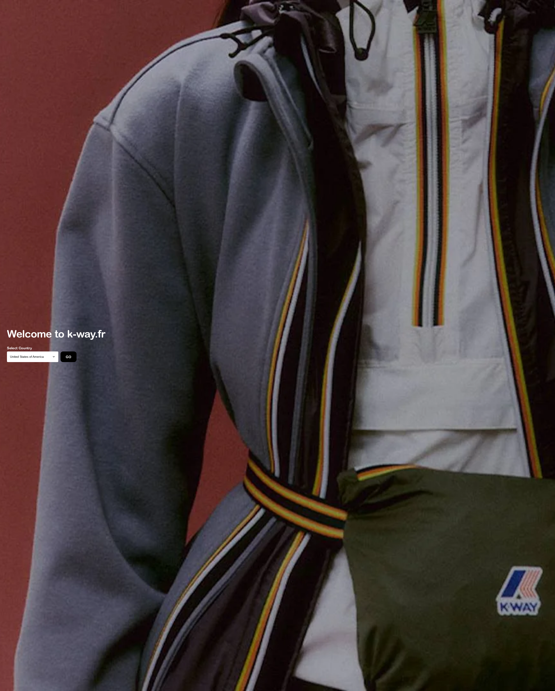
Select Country (19, 348)
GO (68, 357)
